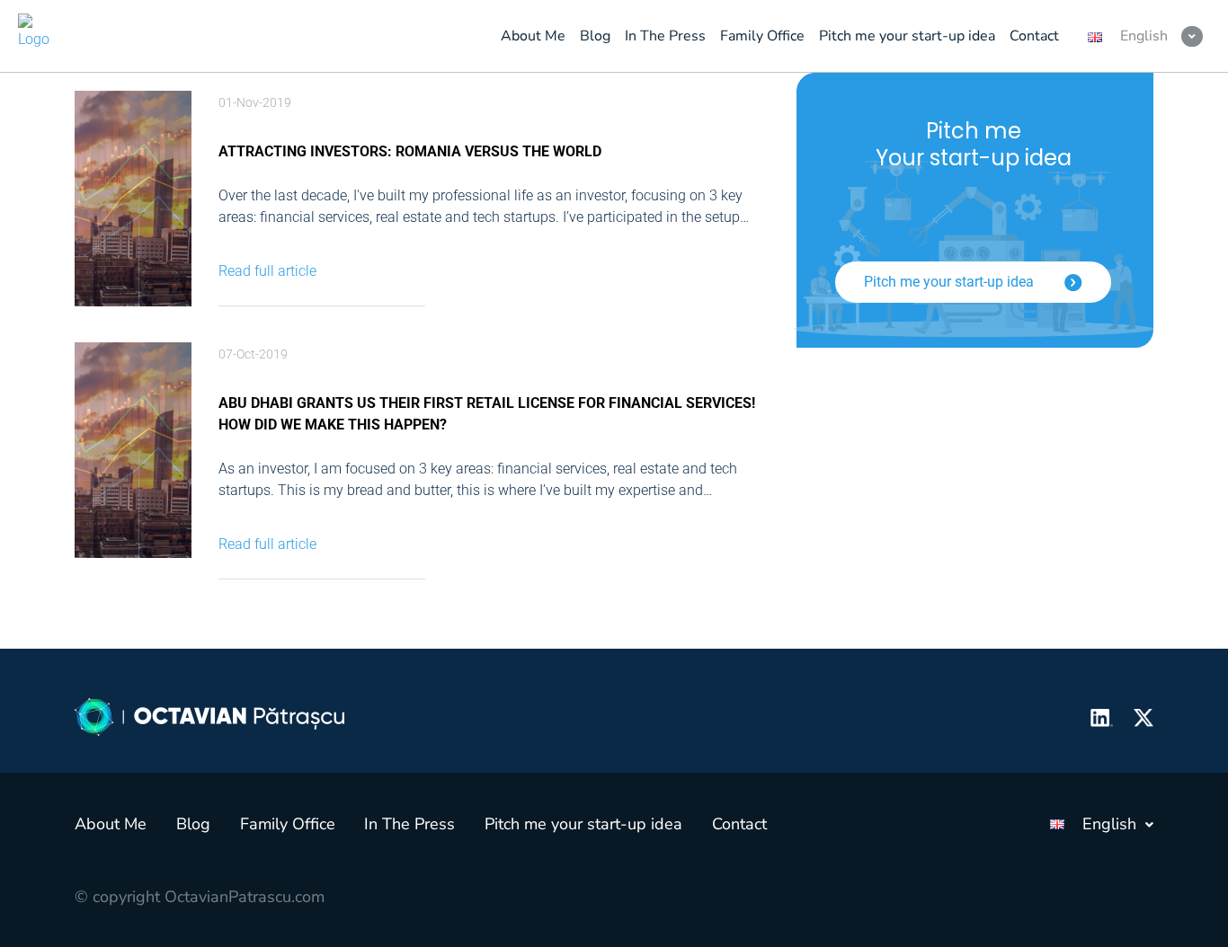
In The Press (409, 824)
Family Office (287, 824)
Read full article (267, 270)
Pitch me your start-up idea (950, 281)
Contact (739, 824)
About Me (111, 824)
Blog (193, 824)
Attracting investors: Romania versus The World (409, 151)
